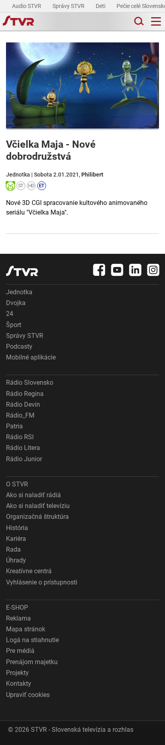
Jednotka (19, 292)
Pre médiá (20, 651)
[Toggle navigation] (156, 21)
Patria (14, 426)
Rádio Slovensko (29, 382)
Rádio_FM (20, 415)
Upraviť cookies (28, 695)
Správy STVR (69, 6)
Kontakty (18, 683)
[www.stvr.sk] (22, 270)
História (17, 528)
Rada (13, 549)
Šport (13, 325)
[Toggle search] (138, 21)
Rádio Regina (25, 394)
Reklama (18, 618)
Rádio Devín (23, 404)
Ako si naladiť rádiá (33, 495)
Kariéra (16, 538)
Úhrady (16, 560)
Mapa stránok (25, 629)
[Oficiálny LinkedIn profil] (135, 270)
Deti (101, 6)
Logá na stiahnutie (32, 640)
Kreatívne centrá (29, 571)
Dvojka (16, 303)
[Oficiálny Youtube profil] (117, 270)
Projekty (17, 673)
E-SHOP (17, 607)
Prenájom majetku (32, 662)
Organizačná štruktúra (37, 516)
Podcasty (19, 346)
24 (9, 313)
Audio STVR (27, 6)
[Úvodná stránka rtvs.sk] (18, 21)
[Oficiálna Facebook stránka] (99, 270)
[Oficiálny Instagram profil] (153, 270)
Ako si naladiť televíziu (38, 506)
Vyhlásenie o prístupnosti (41, 582)
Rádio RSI (20, 437)
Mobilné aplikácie (31, 357)
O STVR (17, 484)
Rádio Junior (24, 459)
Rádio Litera (23, 448)
